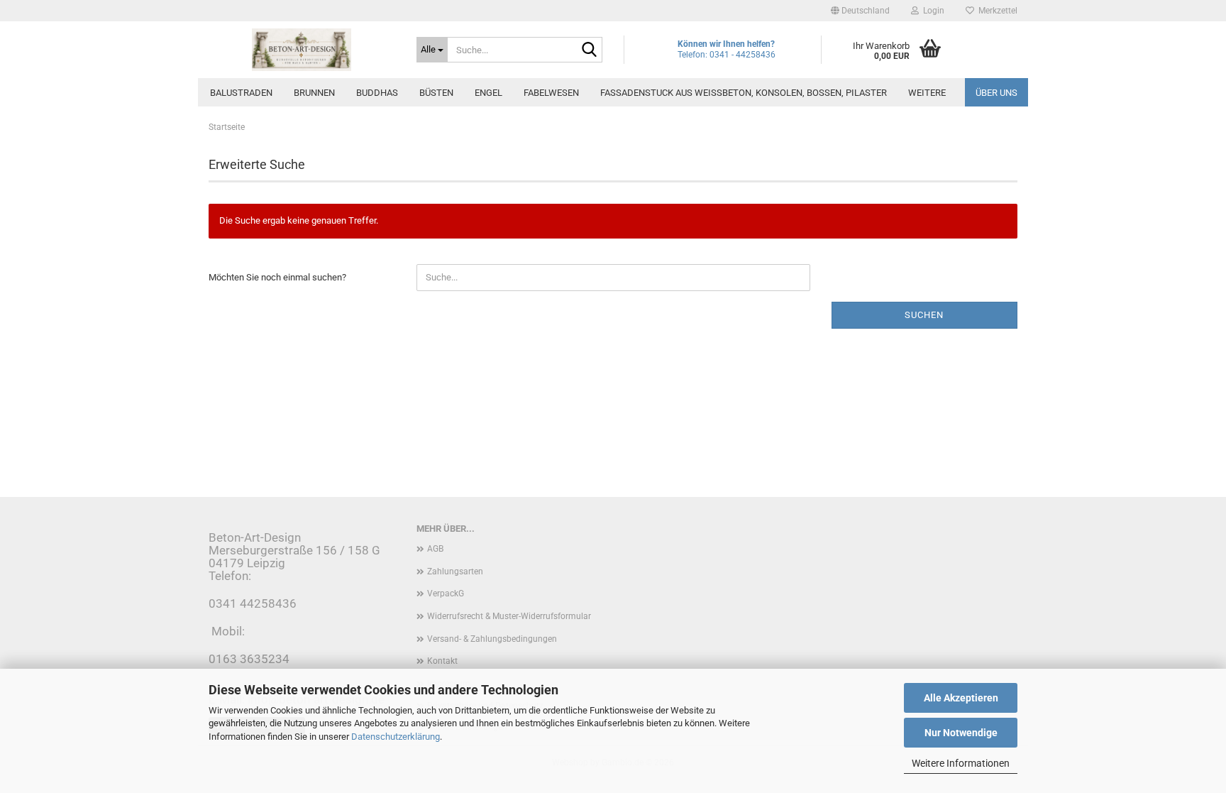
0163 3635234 (249, 659)
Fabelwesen (551, 92)
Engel (488, 92)
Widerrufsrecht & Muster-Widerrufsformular (509, 616)
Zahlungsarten (455, 571)
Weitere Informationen (961, 763)
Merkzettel (995, 11)
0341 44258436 (253, 603)
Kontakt (442, 661)
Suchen (924, 315)
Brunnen (314, 92)
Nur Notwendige (961, 732)
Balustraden (241, 92)
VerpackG (445, 593)
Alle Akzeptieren (961, 698)
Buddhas (377, 92)
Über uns (996, 92)
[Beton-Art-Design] (302, 49)
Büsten (436, 92)
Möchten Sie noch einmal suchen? (277, 277)
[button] (860, 10)
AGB (435, 549)
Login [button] (931, 11)
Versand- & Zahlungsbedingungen (492, 639)
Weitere (927, 92)
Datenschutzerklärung (395, 736)
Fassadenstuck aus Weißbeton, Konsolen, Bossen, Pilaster (743, 92)
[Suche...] (588, 50)
